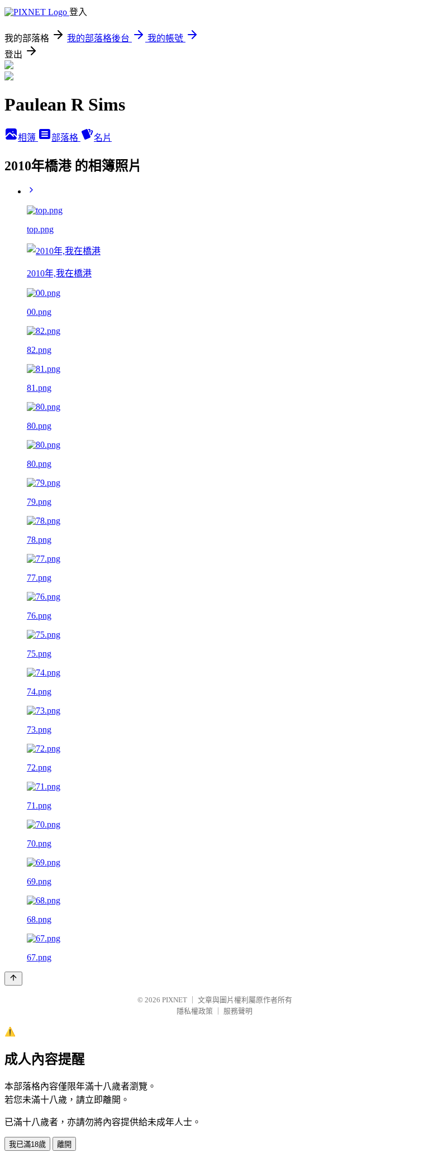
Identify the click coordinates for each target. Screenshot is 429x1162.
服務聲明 (237, 1011)
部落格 (65, 137)
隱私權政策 (195, 1011)
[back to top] (13, 979)
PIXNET (174, 1000)
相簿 (28, 137)
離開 (64, 1144)
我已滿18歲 (27, 1144)
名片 (103, 137)
